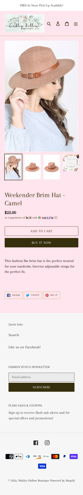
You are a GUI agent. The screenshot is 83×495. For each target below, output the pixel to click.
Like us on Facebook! (25, 347)
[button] (31, 218)
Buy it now (42, 243)
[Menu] (75, 23)
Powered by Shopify (62, 480)
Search (14, 335)
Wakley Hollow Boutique (33, 480)
